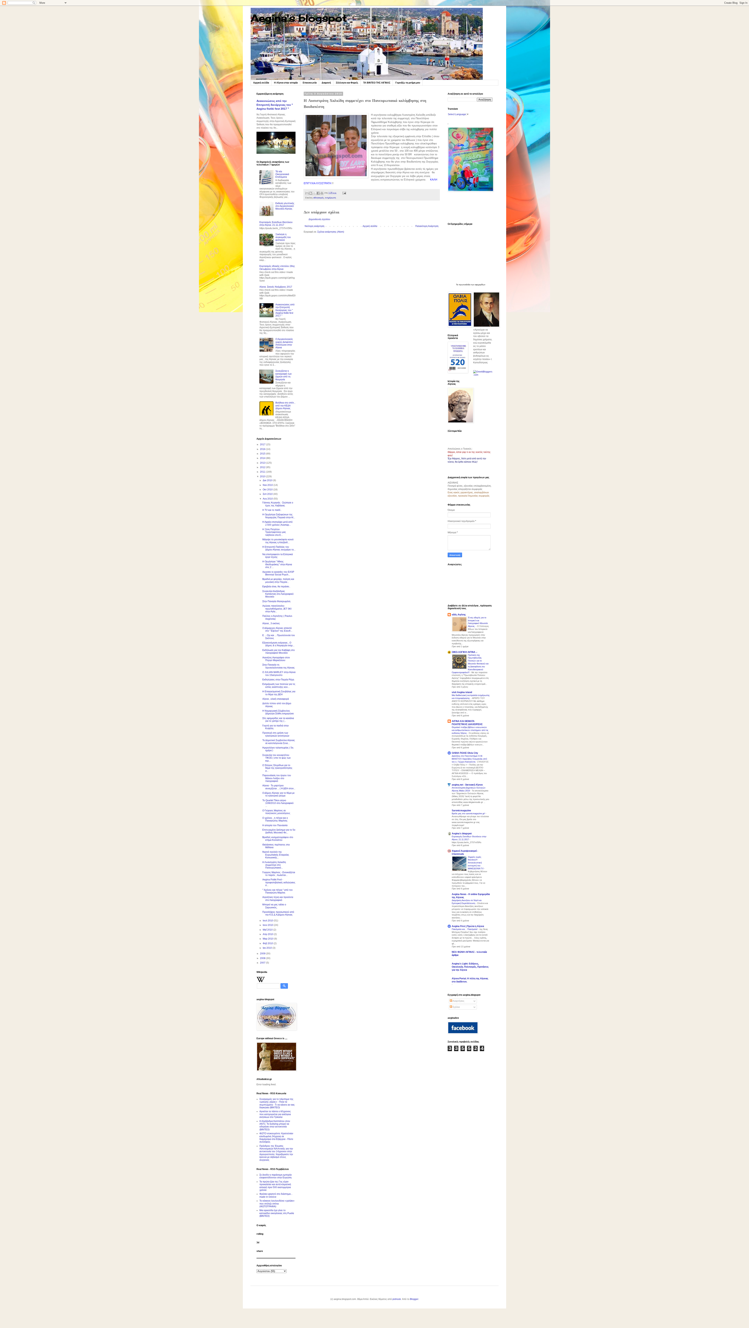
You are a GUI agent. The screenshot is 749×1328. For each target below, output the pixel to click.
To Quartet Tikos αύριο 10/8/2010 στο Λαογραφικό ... (278, 803)
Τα (457, 285)
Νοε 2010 (268, 485)
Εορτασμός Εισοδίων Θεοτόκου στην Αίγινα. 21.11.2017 (276, 223)
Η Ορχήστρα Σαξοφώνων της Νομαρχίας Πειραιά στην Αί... (278, 516)
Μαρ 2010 (268, 938)
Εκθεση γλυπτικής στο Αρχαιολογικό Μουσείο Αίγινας (284, 206)
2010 (263, 476)
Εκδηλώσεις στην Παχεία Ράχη (278, 679)
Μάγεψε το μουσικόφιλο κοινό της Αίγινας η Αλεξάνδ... (278, 541)
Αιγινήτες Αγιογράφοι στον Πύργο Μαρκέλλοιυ (276, 659)
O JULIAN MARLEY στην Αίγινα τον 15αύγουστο (279, 673)
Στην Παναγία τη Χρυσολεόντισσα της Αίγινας (278, 666)
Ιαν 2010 (267, 948)
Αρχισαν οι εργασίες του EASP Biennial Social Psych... (278, 573)
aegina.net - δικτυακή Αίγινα (467, 784)
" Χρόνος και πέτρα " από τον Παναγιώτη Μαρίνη (277, 891)
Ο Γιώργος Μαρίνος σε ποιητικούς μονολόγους (276, 812)
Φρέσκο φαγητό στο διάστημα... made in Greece (275, 1195)
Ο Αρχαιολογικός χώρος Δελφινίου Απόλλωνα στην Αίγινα (284, 343)
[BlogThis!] (311, 193)
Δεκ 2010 (268, 480)
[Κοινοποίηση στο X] (314, 193)
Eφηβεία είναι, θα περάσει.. (276, 586)
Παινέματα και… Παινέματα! (465, 929)
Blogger (414, 1299)
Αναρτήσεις (458, 1001)
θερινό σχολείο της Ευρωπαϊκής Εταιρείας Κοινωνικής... (275, 855)
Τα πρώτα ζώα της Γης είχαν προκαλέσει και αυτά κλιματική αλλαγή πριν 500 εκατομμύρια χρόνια (275, 1185)
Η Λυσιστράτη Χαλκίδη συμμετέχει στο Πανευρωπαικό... (274, 865)
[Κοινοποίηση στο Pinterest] (322, 193)
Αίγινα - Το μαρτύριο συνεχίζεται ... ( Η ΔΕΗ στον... (278, 787)
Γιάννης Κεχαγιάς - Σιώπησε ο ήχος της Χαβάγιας (277, 504)
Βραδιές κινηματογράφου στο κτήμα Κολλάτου (277, 838)
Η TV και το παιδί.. (271, 510)
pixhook (396, 1299)
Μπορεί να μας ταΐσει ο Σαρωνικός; (274, 906)
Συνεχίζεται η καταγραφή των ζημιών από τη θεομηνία (283, 375)
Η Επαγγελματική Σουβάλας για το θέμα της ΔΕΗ (278, 693)
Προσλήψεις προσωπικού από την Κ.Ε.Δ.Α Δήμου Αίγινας (278, 913)
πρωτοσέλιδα (464, 285)
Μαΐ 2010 (268, 929)
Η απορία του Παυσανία (275, 825)
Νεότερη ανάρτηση (314, 226)
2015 (263, 453)
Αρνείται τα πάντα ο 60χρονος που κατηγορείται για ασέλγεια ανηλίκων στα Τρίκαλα (275, 1114)
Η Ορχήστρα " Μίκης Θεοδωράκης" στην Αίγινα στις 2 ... (277, 564)
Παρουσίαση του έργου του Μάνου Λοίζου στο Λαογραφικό (276, 778)
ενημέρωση (330, 197)
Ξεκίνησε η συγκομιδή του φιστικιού (283, 237)
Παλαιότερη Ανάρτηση (426, 226)
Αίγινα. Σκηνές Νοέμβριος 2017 (275, 286)
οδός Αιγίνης (459, 614)
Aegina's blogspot (299, 18)
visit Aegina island (462, 692)
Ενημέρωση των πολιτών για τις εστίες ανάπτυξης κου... (278, 685)
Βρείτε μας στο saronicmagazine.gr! (469, 813)
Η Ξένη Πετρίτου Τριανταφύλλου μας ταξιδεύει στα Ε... (274, 532)
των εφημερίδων (477, 285)
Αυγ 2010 (268, 498)
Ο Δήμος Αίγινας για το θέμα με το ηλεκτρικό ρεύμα (278, 794)
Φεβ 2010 (268, 943)
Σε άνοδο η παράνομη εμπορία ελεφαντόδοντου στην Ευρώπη (275, 1176)
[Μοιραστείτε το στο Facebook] (318, 193)
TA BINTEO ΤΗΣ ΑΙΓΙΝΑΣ (376, 82)
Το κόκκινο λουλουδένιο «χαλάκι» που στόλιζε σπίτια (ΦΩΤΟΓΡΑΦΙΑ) (277, 1203)
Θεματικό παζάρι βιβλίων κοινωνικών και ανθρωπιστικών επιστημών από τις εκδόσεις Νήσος (470, 730)
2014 (263, 458)
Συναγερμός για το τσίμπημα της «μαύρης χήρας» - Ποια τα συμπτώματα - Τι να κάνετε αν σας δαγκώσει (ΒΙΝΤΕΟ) (277, 1103)
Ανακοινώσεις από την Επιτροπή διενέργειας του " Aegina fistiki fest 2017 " (274, 104)
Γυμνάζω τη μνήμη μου (407, 82)
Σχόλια (456, 1007)
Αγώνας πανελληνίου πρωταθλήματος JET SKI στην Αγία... (276, 608)
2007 (263, 962)
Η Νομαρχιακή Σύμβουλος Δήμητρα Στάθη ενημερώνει (278, 712)
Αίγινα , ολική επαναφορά (275, 699)
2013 (263, 462)
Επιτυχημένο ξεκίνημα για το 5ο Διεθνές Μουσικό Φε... (278, 831)
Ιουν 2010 (268, 925)
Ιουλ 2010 (268, 920)
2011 (263, 471)
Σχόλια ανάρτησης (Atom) (330, 231)
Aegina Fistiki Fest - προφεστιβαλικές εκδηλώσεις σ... (278, 882)
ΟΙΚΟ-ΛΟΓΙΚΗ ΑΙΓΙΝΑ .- (464, 652)
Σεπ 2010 (268, 494)
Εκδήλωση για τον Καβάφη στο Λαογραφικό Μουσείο (278, 651)
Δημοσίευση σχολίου (319, 219)
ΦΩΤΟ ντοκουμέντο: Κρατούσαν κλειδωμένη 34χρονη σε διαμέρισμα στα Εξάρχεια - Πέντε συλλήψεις (276, 1137)
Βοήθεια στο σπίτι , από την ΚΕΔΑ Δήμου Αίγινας (285, 405)
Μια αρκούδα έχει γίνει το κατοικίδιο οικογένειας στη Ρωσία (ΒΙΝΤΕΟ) (276, 1213)
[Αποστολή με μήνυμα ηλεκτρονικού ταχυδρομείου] (307, 193)
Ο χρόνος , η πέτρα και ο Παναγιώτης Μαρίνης (275, 819)
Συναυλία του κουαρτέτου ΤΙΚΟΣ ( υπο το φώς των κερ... (276, 758)
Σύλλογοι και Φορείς (347, 82)
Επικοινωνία (310, 82)
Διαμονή (326, 82)
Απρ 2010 (268, 934)
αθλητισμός (318, 197)
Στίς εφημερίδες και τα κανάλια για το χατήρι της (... (278, 719)
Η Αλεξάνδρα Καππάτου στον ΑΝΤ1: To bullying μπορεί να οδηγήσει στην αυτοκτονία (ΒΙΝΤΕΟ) (274, 1125)
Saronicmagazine (461, 810)
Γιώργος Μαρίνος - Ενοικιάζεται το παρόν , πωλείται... (278, 873)
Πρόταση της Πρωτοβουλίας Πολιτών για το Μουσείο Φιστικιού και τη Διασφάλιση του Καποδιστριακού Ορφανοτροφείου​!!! (470, 664)
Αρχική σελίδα (261, 82)
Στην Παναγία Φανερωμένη (276, 601)
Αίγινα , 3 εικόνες (271, 623)
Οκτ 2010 (268, 489)
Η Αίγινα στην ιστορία (286, 82)
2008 (263, 958)
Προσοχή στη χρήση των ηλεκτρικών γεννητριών (275, 734)
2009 (263, 953)
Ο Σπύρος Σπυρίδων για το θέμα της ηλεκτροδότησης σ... (277, 768)
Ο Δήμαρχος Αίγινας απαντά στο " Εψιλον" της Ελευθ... (277, 629)
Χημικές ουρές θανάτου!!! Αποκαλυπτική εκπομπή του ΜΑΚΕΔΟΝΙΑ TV (476, 863)
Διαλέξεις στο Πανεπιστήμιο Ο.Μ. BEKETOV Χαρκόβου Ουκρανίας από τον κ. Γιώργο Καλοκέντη (469, 759)
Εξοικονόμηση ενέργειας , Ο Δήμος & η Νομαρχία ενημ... (278, 644)
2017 (263, 444)
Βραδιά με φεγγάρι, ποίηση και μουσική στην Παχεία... (278, 580)
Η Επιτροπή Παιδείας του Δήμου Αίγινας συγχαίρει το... (279, 548)
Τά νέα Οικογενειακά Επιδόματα (282, 174)
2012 (263, 467)
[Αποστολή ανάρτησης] (344, 193)
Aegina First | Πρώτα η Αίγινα (468, 926)
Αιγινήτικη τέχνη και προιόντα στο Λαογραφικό (277, 898)
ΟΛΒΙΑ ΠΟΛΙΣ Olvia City (465, 753)
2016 (263, 449)
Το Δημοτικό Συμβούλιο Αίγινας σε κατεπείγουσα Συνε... (278, 741)
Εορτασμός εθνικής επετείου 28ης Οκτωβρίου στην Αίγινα (277, 267)
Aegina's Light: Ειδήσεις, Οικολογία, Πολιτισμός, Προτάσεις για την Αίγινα (470, 966)
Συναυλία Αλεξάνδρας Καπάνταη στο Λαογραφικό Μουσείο (278, 594)
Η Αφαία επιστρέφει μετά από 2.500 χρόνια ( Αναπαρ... (277, 523)
